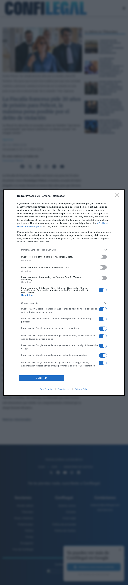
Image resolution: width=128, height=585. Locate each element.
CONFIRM (41, 378)
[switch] (103, 257)
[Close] (118, 196)
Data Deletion (46, 389)
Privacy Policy (82, 389)
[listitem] (64, 249)
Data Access (64, 389)
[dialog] (64, 292)
